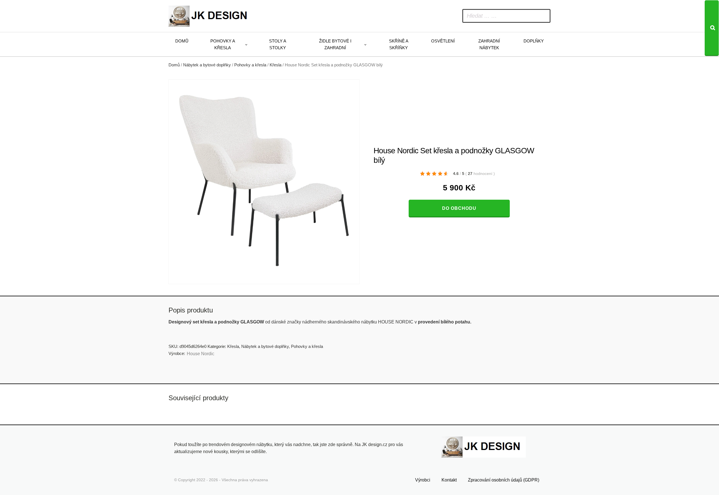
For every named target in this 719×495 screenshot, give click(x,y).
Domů (181, 41)
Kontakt (449, 480)
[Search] (712, 28)
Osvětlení (443, 41)
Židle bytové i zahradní (335, 44)
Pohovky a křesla (222, 44)
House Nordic (200, 353)
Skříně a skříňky (398, 44)
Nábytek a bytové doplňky (207, 65)
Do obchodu (459, 208)
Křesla (275, 65)
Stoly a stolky (277, 44)
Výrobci (422, 480)
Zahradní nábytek (489, 44)
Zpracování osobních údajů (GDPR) (503, 480)
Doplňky (534, 41)
